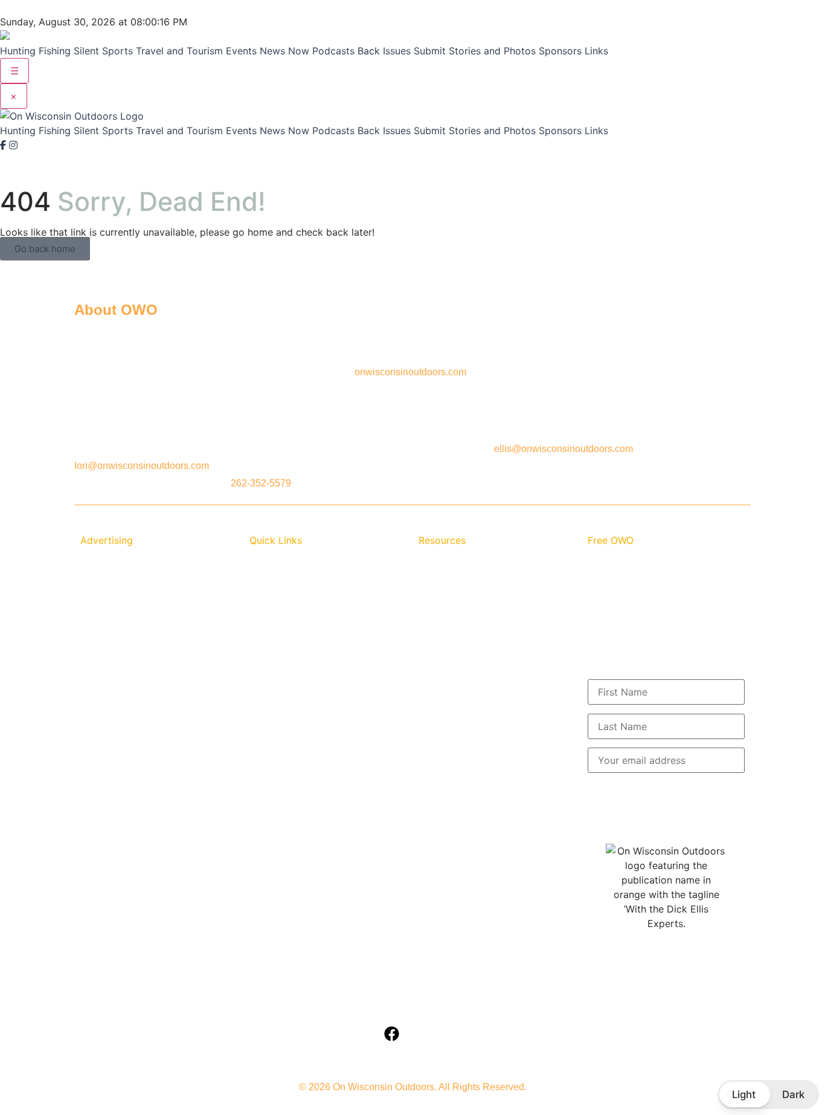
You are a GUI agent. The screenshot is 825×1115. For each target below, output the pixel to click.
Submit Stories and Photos (475, 51)
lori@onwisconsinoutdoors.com (141, 466)
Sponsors (560, 51)
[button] (768, 1094)
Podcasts (333, 51)
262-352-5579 (261, 483)
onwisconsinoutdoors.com (410, 372)
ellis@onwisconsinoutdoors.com (563, 449)
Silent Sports (103, 51)
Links (596, 51)
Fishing (55, 51)
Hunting (18, 51)
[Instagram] (13, 145)
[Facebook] (4, 145)
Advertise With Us (118, 575)
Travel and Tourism (179, 51)
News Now (284, 51)
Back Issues (384, 51)
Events (241, 51)
